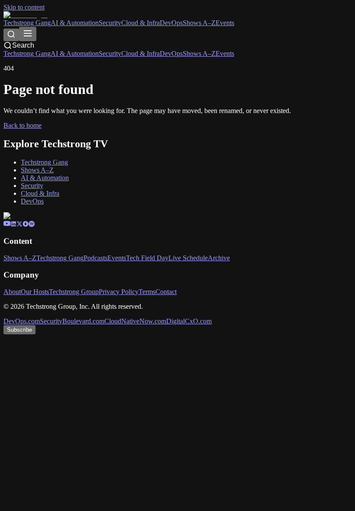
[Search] (11, 35)
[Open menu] (27, 34)
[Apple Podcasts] (26, 224)
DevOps (171, 22)
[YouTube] (6, 224)
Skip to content (24, 7)
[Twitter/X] (19, 224)
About (12, 291)
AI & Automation (75, 22)
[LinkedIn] (13, 224)
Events (225, 22)
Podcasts (95, 258)
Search (23, 45)
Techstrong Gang (27, 22)
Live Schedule (188, 258)
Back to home (22, 125)
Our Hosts (35, 291)
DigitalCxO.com (189, 321)
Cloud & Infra (140, 22)
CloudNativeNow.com (135, 321)
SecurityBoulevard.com (72, 321)
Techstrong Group (74, 291)
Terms (147, 291)
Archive (219, 258)
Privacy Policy (119, 291)
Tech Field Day (147, 258)
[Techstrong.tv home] (25, 15)
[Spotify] (32, 224)
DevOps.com (21, 321)
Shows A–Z (199, 22)
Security (110, 22)
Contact (166, 291)
